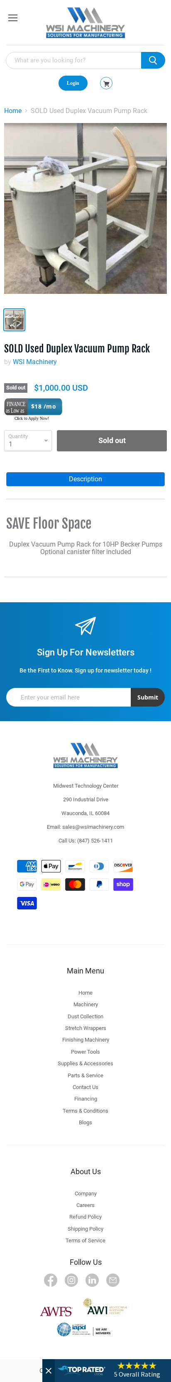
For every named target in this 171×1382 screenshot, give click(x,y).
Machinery (85, 1004)
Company (86, 1193)
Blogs (85, 1122)
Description (85, 479)
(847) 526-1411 (95, 841)
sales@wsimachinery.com (93, 827)
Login (73, 83)
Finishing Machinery (85, 1040)
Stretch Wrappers (85, 1028)
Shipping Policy (85, 1229)
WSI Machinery (35, 362)
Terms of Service (85, 1240)
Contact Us (85, 1087)
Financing (85, 1099)
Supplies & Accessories (85, 1063)
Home (13, 111)
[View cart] (106, 84)
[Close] (48, 1370)
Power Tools (85, 1052)
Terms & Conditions (85, 1111)
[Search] (153, 60)
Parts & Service (85, 1075)
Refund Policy (85, 1217)
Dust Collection (85, 1016)
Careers (85, 1205)
